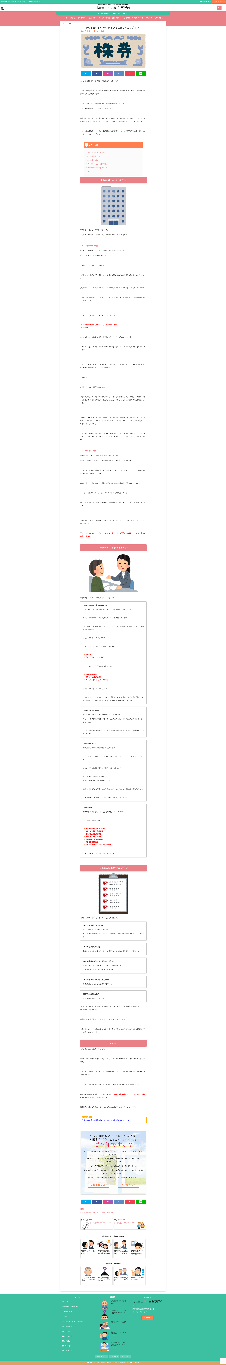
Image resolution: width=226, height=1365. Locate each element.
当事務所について (137, 18)
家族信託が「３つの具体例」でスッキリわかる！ (118, 1332)
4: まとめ (89, 172)
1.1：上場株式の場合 (93, 156)
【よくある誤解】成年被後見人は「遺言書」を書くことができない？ (118, 1302)
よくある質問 (126, 18)
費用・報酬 (115, 18)
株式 (98, 1212)
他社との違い (92, 18)
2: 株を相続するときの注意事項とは (97, 164)
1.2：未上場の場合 (92, 160)
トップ (65, 18)
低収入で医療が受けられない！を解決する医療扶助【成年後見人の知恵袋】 (118, 1344)
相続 (82, 1209)
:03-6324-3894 (206, 1)
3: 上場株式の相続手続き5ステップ (97, 168)
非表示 (95, 145)
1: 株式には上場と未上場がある (96, 152)
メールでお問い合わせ (128, 1185)
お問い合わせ (219, 1)
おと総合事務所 (86, 1212)
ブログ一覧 (148, 18)
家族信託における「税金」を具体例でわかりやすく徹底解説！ (118, 1322)
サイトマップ (125, 1356)
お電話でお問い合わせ (98, 1185)
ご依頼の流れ (68, 1326)
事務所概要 (147, 1317)
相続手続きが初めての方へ (78, 18)
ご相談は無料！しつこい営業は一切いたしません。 (113, 13)
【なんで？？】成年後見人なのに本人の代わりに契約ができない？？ (118, 1312)
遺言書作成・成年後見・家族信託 (73, 1321)
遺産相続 (110, 1212)
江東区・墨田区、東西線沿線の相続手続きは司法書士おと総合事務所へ (109, 1362)
